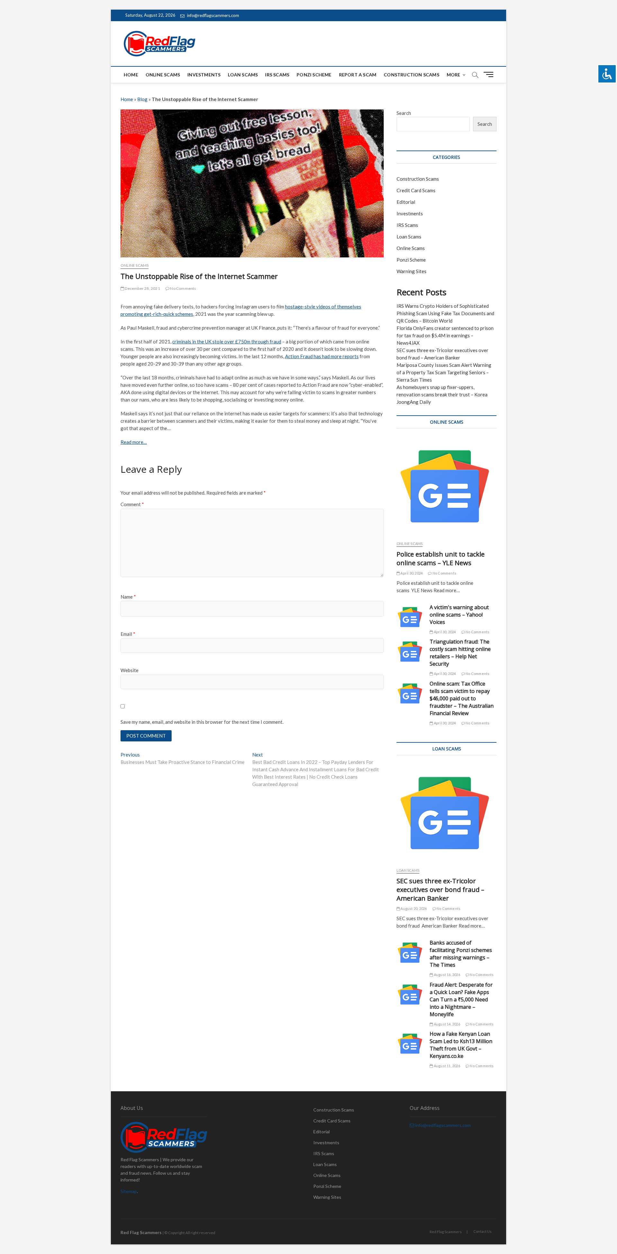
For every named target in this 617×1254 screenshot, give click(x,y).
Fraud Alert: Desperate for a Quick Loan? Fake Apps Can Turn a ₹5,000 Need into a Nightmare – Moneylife (461, 999)
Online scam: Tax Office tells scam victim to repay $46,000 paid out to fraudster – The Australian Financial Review (462, 698)
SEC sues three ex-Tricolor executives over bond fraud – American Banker (440, 890)
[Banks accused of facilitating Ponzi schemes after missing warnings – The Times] (410, 952)
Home (131, 74)
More (454, 74)
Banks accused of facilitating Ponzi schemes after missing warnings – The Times (461, 953)
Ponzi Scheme (314, 74)
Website (130, 670)
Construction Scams (411, 74)
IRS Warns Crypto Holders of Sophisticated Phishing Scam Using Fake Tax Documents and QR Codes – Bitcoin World (445, 313)
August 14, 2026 (446, 1024)
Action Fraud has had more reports (322, 356)
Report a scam (358, 74)
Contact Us (482, 1231)
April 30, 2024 (411, 573)
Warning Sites (411, 271)
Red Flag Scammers (446, 1232)
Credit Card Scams (416, 190)
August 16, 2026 (446, 975)
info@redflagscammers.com (212, 15)
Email (128, 634)
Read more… (134, 442)
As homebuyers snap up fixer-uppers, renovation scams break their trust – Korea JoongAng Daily (442, 394)
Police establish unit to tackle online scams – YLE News (441, 558)
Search (404, 113)
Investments (203, 74)
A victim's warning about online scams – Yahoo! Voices (459, 615)
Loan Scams (243, 74)
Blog (142, 99)
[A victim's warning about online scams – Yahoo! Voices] (410, 617)
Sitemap (129, 1191)
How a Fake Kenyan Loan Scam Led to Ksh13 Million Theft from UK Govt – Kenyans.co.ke (461, 1044)
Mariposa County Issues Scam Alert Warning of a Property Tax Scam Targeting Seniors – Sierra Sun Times (444, 372)
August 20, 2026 (413, 908)
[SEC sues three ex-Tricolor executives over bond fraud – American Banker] (446, 813)
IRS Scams (277, 74)
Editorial (406, 202)
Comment (132, 504)
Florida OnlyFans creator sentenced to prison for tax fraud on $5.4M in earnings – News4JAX (445, 335)
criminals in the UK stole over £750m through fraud (226, 341)
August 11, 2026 (446, 1066)
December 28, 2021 (142, 288)
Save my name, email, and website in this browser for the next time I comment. (202, 722)
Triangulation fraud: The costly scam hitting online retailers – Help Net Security (460, 652)
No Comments (182, 288)
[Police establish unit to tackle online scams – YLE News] (446, 486)
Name (128, 597)
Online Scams (163, 74)
